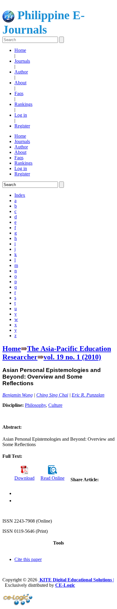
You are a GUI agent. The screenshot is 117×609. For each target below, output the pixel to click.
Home (20, 50)
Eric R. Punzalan (88, 395)
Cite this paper (28, 559)
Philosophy (35, 405)
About (20, 82)
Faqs (18, 93)
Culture (55, 405)
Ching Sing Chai (52, 395)
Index (19, 195)
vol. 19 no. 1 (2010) (72, 357)
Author (21, 71)
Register (22, 125)
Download (24, 478)
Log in (20, 115)
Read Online (52, 478)
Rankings (23, 104)
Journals (22, 61)
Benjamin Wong (17, 395)
